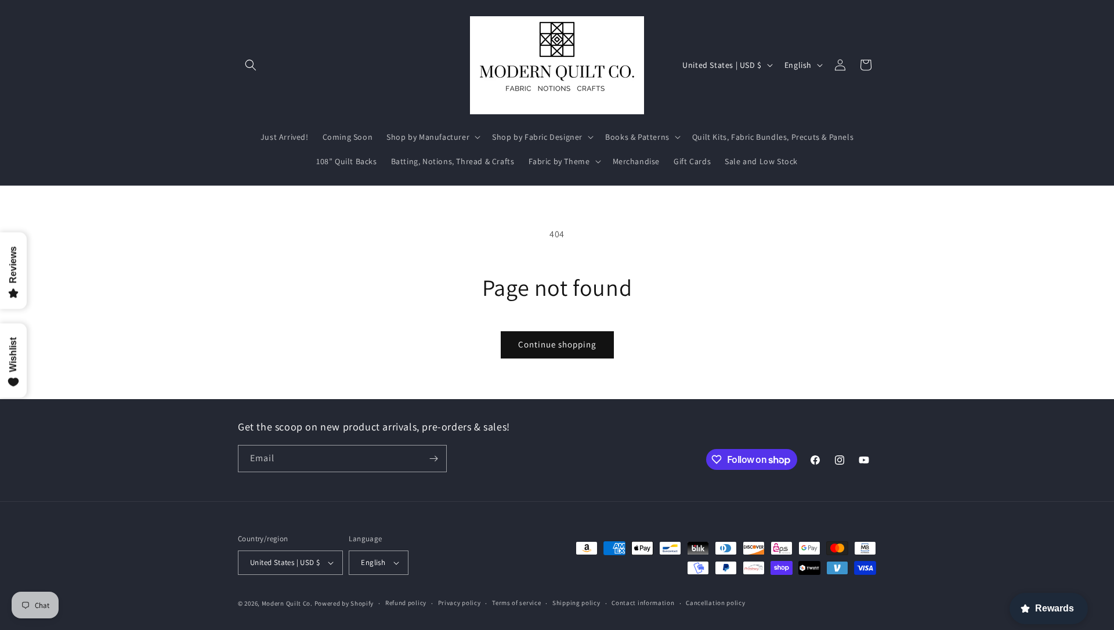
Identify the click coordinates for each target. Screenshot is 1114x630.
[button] (250, 65)
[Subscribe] (433, 458)
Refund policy (405, 603)
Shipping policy (576, 603)
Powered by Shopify (344, 603)
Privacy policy (459, 603)
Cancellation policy (715, 603)
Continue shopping (557, 344)
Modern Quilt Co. (287, 603)
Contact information (643, 603)
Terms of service (516, 603)
